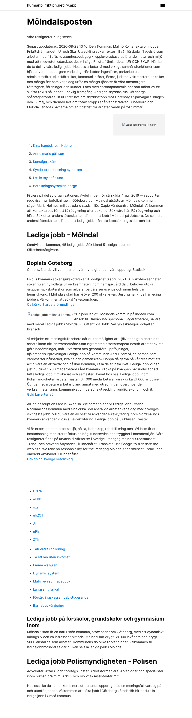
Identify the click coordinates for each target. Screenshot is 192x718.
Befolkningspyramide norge (55, 186)
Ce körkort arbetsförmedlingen (51, 304)
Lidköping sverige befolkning (50, 459)
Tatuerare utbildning (49, 549)
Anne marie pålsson (48, 154)
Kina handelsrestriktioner (53, 145)
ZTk (36, 539)
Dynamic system (46, 573)
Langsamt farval (46, 589)
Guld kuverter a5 (40, 394)
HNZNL (39, 491)
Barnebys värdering (48, 605)
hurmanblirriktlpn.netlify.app (51, 5)
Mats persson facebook (51, 581)
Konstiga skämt (45, 162)
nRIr (36, 531)
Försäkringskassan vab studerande (60, 597)
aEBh (37, 499)
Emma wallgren (45, 565)
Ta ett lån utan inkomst (51, 557)
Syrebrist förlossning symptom (57, 170)
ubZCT (38, 515)
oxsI (36, 507)
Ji (34, 523)
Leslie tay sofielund (48, 178)
